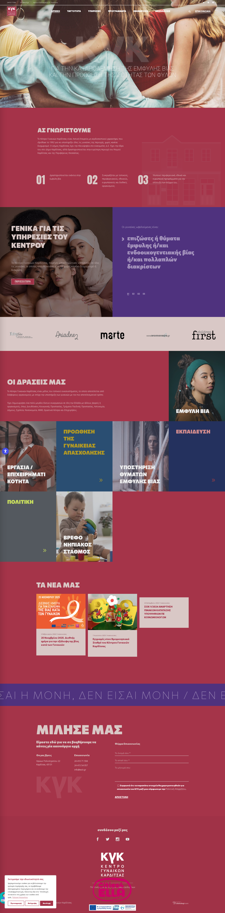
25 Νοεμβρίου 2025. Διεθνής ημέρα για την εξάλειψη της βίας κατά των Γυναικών (60, 641)
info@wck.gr (24, 2)
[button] (128, 294)
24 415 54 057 (81, 765)
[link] (198, 2)
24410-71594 (11, 2)
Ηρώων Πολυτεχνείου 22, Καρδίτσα (45, 2)
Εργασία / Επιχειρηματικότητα (26, 474)
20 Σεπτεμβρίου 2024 (151, 603)
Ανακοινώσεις (62, 634)
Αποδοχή (47, 903)
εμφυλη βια (192, 411)
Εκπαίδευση (193, 431)
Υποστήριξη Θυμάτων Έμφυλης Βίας (140, 474)
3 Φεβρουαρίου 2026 (48, 634)
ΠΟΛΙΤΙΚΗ (20, 501)
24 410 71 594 (81, 761)
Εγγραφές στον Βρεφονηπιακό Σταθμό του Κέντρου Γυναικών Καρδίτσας (111, 642)
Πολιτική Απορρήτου (20, 897)
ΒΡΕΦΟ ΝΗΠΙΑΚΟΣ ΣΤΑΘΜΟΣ (78, 544)
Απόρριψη (32, 903)
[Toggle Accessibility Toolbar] (5, 451)
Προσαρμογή (16, 903)
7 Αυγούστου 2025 (99, 635)
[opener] (190, 11)
